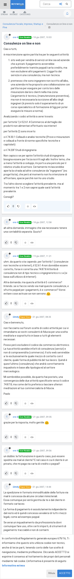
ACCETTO (64, 573)
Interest (14, 14)
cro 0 (15, 37)
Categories (25, 14)
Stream (4, 14)
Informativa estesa (13, 565)
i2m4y (16, 317)
